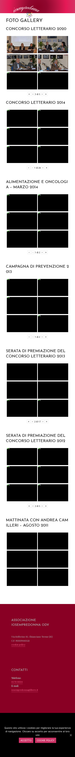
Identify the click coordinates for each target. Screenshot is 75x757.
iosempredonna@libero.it (24, 690)
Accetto (26, 740)
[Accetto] (70, 735)
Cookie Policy (45, 740)
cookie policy (18, 645)
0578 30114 (17, 682)
